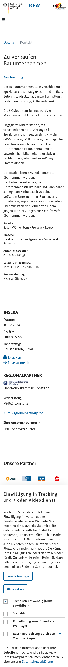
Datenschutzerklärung (37, 661)
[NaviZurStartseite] (59, 6)
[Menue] (3, 19)
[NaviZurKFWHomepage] (34, 5)
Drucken (14, 357)
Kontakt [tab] (26, 42)
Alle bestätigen (15, 589)
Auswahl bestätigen (18, 576)
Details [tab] (8, 42)
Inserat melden (19, 363)
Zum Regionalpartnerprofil (24, 413)
